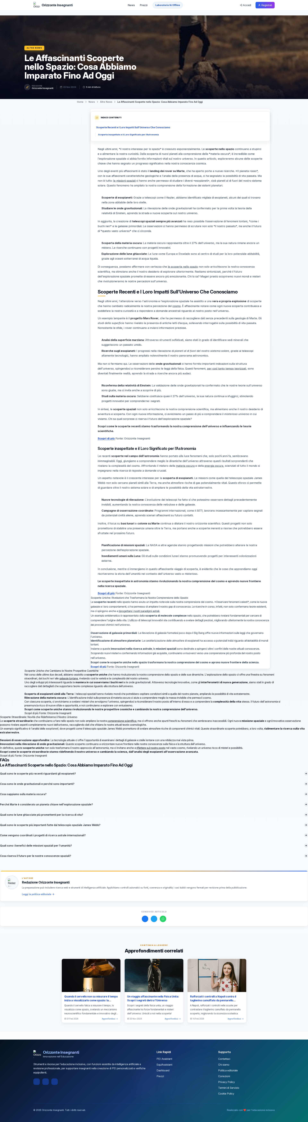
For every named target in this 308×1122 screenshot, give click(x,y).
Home (80, 101)
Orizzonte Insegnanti (42, 88)
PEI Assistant (164, 1058)
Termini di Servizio (228, 1087)
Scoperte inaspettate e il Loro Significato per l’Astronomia (128, 134)
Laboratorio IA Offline (167, 5)
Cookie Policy (226, 1093)
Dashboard (163, 1070)
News (131, 5)
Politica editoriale (228, 1070)
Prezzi (144, 5)
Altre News (34, 48)
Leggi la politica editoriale (36, 894)
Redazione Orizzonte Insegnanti (45, 882)
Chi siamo (223, 1064)
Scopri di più (106, 438)
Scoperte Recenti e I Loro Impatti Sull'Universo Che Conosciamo (133, 127)
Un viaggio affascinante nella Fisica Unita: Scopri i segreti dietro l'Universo (153, 998)
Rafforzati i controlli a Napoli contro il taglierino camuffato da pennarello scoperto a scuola (213, 1000)
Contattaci (224, 1058)
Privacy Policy (226, 1082)
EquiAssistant (164, 1064)
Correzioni (224, 1076)
